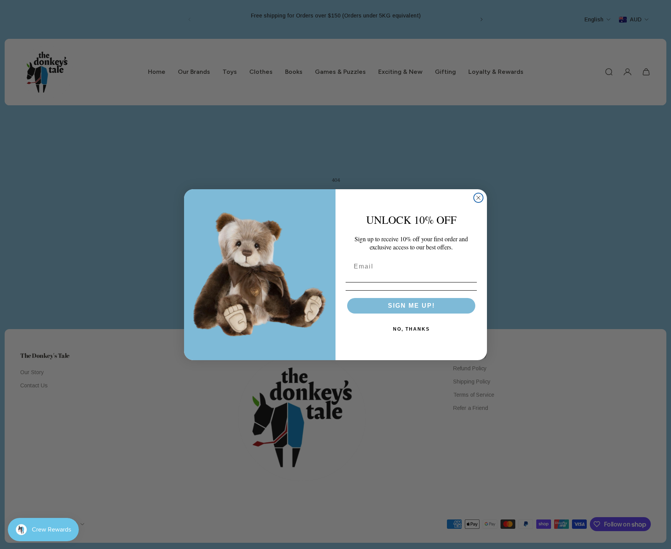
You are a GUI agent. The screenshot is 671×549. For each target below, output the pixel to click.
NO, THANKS (411, 329)
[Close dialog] (478, 197)
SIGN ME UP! (411, 305)
